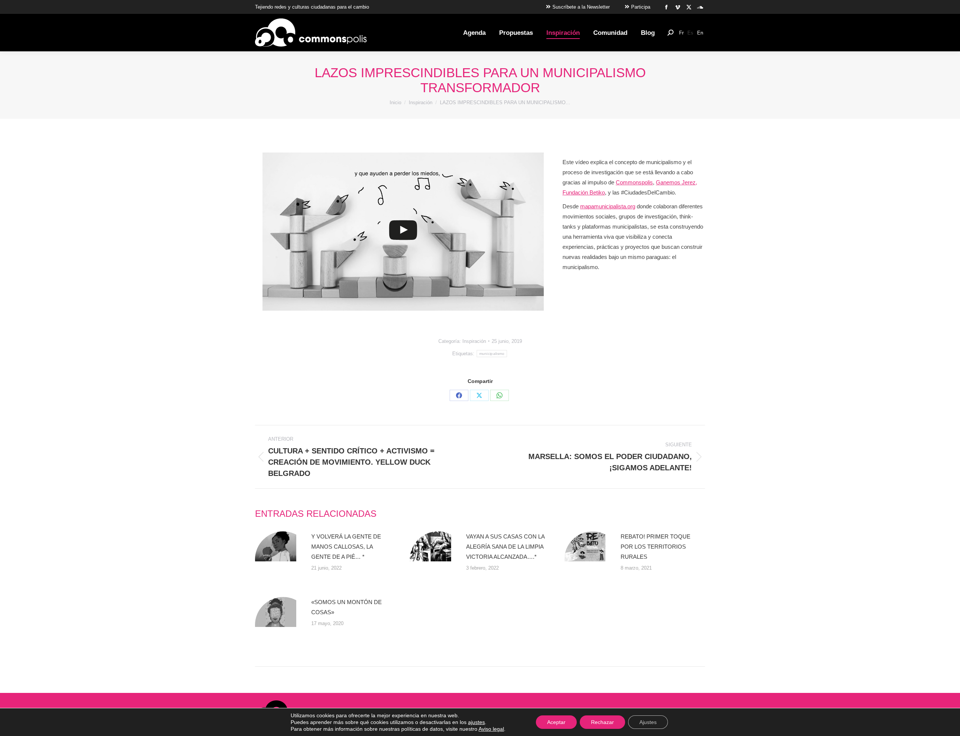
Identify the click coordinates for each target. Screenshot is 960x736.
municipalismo (492, 354)
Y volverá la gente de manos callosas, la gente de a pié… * (346, 546)
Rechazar (602, 722)
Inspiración (474, 341)
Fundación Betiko (583, 192)
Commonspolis (634, 182)
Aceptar (556, 722)
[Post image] (283, 559)
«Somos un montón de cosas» (346, 607)
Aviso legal (491, 729)
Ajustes (648, 722)
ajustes (476, 722)
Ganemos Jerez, (676, 182)
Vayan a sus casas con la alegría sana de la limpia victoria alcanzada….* (505, 546)
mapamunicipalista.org (607, 206)
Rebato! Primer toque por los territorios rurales (655, 546)
